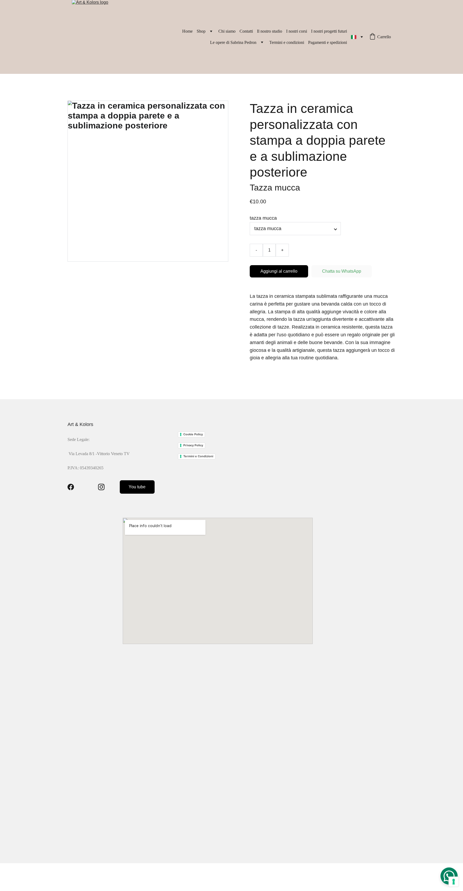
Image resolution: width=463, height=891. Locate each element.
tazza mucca (263, 218)
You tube (137, 487)
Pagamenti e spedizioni (327, 42)
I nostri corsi (296, 31)
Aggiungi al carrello (278, 271)
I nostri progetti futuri (329, 31)
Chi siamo (227, 31)
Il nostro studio (269, 31)
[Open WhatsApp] (449, 876)
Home (187, 31)
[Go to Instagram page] (101, 487)
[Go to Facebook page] (71, 487)
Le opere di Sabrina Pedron (233, 42)
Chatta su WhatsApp (341, 271)
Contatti (246, 31)
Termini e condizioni (286, 42)
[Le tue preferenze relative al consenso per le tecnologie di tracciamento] (454, 882)
